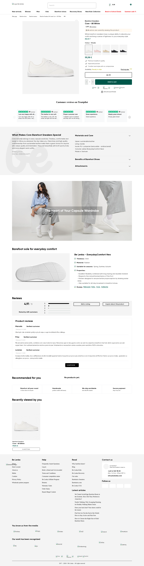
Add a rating (85, 304)
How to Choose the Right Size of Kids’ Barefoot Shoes (87, 520)
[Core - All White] (89, 50)
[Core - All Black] (115, 50)
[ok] (93, 5)
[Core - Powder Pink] (97, 50)
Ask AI (87, 38)
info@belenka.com (115, 476)
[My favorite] (120, 5)
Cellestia (104, 287)
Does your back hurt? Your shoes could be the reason (88, 509)
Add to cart (112, 82)
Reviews (17, 298)
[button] (103, 135)
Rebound (86, 287)
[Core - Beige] (106, 50)
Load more (71, 365)
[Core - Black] (123, 50)
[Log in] (125, 5)
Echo (93, 287)
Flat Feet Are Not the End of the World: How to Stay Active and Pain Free (87, 514)
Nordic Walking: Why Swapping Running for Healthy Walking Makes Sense (88, 503)
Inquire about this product (115, 304)
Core (98, 287)
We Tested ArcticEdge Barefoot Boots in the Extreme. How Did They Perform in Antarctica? (87, 496)
